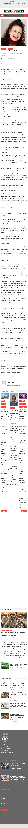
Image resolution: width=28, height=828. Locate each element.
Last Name (3, 803)
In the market (7, 609)
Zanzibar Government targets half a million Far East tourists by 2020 (5, 413)
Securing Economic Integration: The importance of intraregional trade (5, 511)
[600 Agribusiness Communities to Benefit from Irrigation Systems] (5, 716)
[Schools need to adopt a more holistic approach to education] (14, 399)
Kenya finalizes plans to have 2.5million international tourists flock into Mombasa (17, 766)
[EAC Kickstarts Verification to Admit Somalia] (5, 665)
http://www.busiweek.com (13, 385)
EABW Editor (16, 53)
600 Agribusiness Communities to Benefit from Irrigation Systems (18, 715)
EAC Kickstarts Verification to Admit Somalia (18, 665)
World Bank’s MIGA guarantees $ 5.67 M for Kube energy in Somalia (17, 683)
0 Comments (5, 640)
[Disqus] (14, 534)
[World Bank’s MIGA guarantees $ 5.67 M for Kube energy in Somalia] (5, 684)
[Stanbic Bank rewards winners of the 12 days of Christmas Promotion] (5, 778)
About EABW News (7, 3)
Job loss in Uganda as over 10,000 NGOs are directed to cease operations (24, 511)
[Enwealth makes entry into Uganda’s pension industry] (23, 396)
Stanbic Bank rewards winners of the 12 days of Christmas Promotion (17, 777)
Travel (7, 5)
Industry (3, 49)
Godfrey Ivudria (16, 638)
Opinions (10, 49)
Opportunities (23, 407)
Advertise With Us (16, 3)
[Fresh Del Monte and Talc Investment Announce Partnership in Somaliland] (5, 705)
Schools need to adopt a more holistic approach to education (14, 413)
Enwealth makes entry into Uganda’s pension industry (23, 413)
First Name (3, 798)
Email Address (5, 793)
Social (15, 5)
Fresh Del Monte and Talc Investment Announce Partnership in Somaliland (18, 705)
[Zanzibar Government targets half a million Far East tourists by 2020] (5, 396)
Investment (22, 404)
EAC (11, 5)
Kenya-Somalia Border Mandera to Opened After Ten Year (18, 694)
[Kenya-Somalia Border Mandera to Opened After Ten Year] (14, 620)
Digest (23, 3)
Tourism (3, 407)
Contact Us (20, 5)
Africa (2, 401)
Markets (9, 630)
